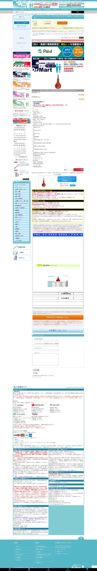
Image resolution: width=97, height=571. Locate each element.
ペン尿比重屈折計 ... (22, 162)
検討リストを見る (50, 28)
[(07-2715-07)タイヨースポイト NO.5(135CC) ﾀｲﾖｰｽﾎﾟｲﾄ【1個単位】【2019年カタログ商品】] (58, 172)
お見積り (39, 9)
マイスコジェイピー (21, 19)
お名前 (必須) (38, 339)
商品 (32, 14)
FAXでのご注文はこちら (58, 317)
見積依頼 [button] (73, 185)
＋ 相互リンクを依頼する (22, 22)
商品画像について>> (56, 40)
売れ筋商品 (48, 9)
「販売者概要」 (57, 482)
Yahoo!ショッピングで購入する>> (67, 31)
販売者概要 (49, 2)
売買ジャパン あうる (62, 553)
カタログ (74, 9)
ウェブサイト (38, 348)
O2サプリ (22, 258)
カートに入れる (62, 22)
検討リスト (57, 9)
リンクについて (61, 549)
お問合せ (66, 9)
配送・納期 (72, 2)
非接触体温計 (22, 247)
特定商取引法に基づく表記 (58, 2)
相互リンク (60, 551)
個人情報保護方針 (80, 2)
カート (31, 9)
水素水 (22, 252)
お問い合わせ (19, 554)
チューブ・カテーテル (25, 14)
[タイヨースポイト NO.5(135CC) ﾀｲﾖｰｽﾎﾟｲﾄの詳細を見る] (43, 178)
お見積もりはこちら (58, 330)
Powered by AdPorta (22, 27)
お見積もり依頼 (77, 33)
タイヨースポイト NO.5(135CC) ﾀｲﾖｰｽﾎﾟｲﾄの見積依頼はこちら (67, 179)
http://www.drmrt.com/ (64, 546)
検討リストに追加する (39, 28)
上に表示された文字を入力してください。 (44, 375)
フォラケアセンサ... (22, 170)
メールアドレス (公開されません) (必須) (46, 343)
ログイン (38, 2)
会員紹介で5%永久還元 (22, 25)
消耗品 (35, 14)
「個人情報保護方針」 (55, 486)
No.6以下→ (26, 179)
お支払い (67, 2)
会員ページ (43, 2)
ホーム (16, 9)
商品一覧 (24, 9)
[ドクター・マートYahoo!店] (21, 111)
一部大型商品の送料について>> (41, 40)
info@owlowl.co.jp (71, 216)
